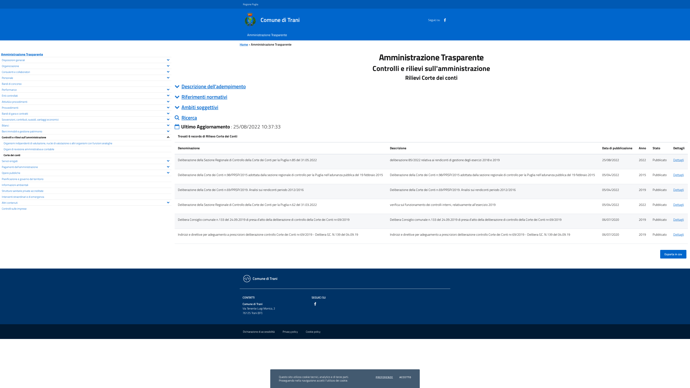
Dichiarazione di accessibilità (259, 332)
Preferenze (384, 377)
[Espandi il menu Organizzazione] (168, 65)
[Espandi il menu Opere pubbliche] (168, 172)
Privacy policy (290, 332)
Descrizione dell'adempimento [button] (213, 86)
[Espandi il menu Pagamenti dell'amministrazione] (168, 166)
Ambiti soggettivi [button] (199, 107)
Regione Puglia (250, 4)
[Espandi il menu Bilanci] (168, 125)
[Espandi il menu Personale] (168, 77)
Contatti (249, 297)
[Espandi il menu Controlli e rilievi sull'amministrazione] (168, 137)
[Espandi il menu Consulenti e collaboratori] (168, 71)
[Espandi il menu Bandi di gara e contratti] (168, 113)
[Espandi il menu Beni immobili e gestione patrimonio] (168, 131)
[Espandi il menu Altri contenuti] (168, 202)
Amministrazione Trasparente (22, 54)
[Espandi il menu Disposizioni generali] (168, 59)
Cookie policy (313, 332)
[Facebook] (443, 20)
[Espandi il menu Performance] (168, 89)
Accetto (405, 377)
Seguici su (319, 297)
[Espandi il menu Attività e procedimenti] (168, 101)
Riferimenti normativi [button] (204, 97)
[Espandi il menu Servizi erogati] (168, 160)
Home (244, 44)
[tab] (431, 86)
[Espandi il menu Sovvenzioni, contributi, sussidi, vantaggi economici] (168, 119)
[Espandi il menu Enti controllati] (168, 95)
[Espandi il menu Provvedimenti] (168, 107)
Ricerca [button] (189, 117)
